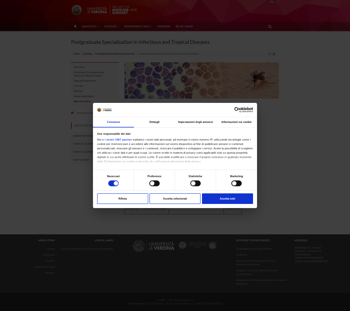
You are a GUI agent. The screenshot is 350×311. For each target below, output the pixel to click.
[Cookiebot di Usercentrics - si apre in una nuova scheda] (237, 110)
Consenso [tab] (113, 121)
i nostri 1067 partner (118, 139)
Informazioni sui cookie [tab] (236, 121)
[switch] (154, 183)
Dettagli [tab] (154, 121)
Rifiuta (122, 198)
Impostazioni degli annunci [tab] (195, 121)
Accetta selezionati (175, 198)
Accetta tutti (227, 198)
